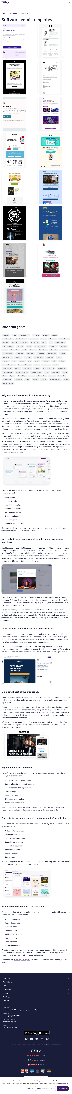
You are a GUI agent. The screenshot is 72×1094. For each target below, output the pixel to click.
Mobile (29, 346)
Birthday (5, 342)
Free (14, 335)
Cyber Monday (64, 339)
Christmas (41, 353)
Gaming (54, 335)
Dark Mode (18, 379)
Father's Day (41, 376)
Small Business (21, 339)
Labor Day (20, 353)
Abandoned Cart (55, 379)
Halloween (53, 346)
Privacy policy (45, 1044)
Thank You (30, 353)
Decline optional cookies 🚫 (46, 1088)
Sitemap (14, 1044)
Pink (53, 361)
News (4, 350)
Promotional (46, 365)
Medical (31, 376)
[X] (42, 1039)
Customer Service (40, 346)
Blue (29, 361)
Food (4, 376)
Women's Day (7, 357)
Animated (36, 335)
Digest (12, 376)
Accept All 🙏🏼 (62, 1088)
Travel (14, 361)
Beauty (35, 379)
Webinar (61, 361)
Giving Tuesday (60, 342)
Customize (29, 1088)
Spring (59, 357)
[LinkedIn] (36, 1039)
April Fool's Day (7, 372)
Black (24, 350)
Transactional (7, 379)
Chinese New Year (8, 365)
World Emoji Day (8, 383)
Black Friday (43, 350)
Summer (32, 350)
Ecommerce (27, 368)
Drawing (45, 335)
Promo (66, 379)
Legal (19, 1044)
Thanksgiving (38, 357)
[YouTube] (47, 1039)
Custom (62, 353)
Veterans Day (52, 353)
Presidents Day (24, 335)
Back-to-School (36, 372)
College (37, 368)
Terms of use (26, 1044)
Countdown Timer (48, 368)
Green (37, 361)
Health (17, 368)
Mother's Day (15, 350)
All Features (7, 989)
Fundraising (21, 376)
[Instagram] (31, 1039)
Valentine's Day (7, 339)
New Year (6, 335)
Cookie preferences (56, 1044)
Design (22, 361)
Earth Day (20, 346)
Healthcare (55, 372)
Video (36, 365)
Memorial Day (7, 368)
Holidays (5, 361)
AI (50, 342)
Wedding (18, 357)
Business (28, 357)
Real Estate (61, 368)
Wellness (45, 361)
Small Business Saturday (19, 342)
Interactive (50, 357)
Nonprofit (53, 350)
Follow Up (61, 376)
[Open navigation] (69, 2)
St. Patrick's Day (8, 353)
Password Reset (8, 346)
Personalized (33, 339)
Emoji (27, 379)
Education (63, 346)
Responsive (34, 342)
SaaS (55, 365)
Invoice (43, 339)
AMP (46, 372)
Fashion (52, 376)
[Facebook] (26, 1039)
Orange (44, 379)
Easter (65, 372)
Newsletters (64, 350)
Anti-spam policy (36, 1044)
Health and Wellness (24, 365)
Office (44, 342)
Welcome (53, 339)
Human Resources (22, 372)
